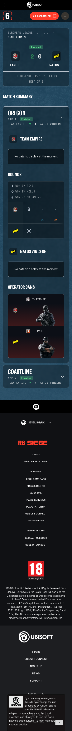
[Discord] (36, 407)
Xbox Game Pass (36, 479)
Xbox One (36, 493)
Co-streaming (42, 16)
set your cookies (18, 724)
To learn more (43, 720)
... (46, 32)
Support (36, 680)
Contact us (36, 694)
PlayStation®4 (36, 506)
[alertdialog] (36, 712)
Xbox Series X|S (36, 486)
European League (20, 32)
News (36, 673)
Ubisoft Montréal (36, 461)
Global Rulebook (36, 538)
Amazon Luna (36, 520)
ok (59, 722)
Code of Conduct (36, 545)
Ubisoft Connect (36, 658)
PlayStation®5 (36, 499)
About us (36, 666)
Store (36, 651)
